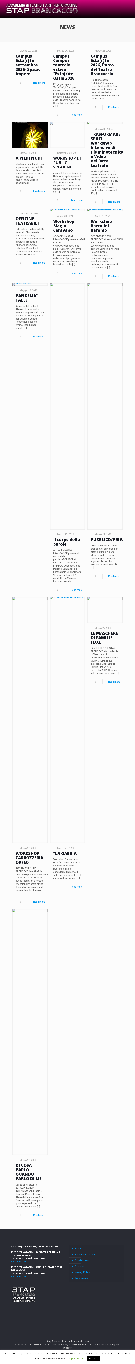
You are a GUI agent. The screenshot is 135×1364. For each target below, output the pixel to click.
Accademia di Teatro (86, 1254)
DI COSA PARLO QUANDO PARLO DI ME (29, 1171)
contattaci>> (18, 1261)
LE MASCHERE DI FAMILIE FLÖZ (104, 637)
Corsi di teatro (82, 1260)
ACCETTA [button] (93, 1358)
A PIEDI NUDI (29, 158)
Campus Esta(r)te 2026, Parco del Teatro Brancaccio (102, 64)
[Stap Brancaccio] (41, 9)
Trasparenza (81, 1278)
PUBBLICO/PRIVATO (111, 539)
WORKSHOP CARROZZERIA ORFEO (29, 858)
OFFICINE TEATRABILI (27, 221)
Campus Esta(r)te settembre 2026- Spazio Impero (28, 64)
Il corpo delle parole (66, 542)
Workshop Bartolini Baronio (101, 226)
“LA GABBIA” (66, 853)
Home (78, 1248)
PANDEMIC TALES (27, 298)
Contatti (79, 1266)
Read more (39, 82)
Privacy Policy (82, 1272)
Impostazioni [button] (76, 1358)
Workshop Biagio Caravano (63, 226)
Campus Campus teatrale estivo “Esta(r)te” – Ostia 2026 (65, 67)
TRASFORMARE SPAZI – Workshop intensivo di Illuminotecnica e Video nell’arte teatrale (107, 149)
